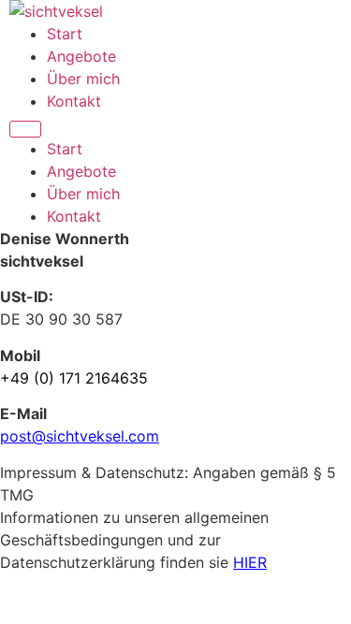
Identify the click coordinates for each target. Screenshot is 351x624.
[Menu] (25, 129)
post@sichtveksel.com (79, 436)
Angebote (81, 56)
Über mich (83, 78)
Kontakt (74, 101)
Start (64, 33)
